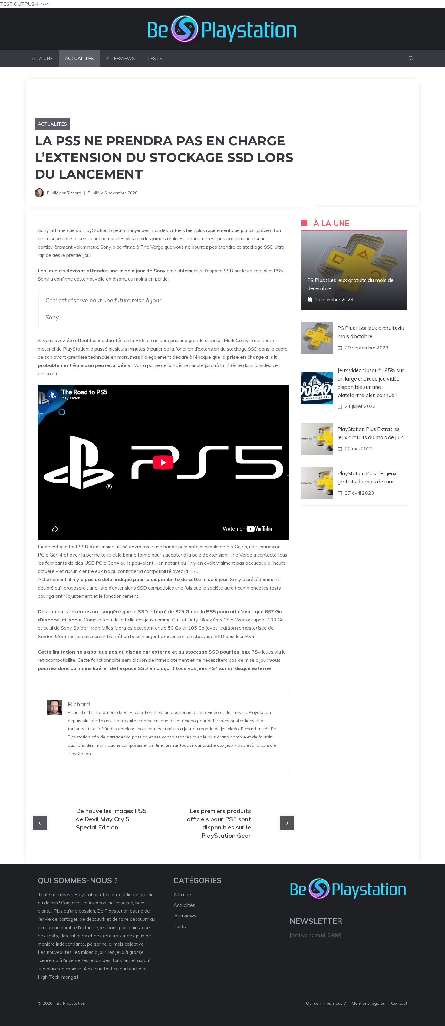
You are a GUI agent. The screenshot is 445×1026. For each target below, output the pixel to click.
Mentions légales (368, 1003)
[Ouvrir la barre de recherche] (411, 58)
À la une (42, 58)
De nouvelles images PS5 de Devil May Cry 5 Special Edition (111, 819)
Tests (155, 58)
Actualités (79, 58)
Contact (399, 1003)
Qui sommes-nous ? (326, 1003)
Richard (74, 192)
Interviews (120, 58)
